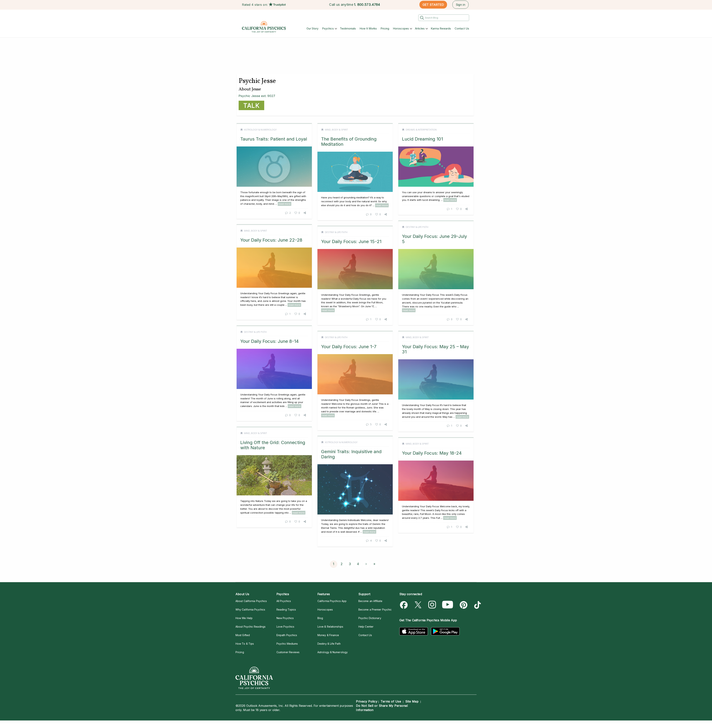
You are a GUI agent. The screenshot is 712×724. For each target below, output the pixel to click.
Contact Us (462, 28)
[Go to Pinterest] (463, 605)
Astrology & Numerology (260, 129)
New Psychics (285, 618)
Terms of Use (391, 701)
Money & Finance (328, 635)
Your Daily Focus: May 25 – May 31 (435, 349)
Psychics (328, 28)
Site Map (411, 701)
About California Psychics (251, 601)
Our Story (312, 28)
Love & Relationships (330, 626)
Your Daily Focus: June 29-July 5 (434, 239)
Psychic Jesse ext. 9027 (257, 96)
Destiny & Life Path (417, 227)
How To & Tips (244, 643)
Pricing (384, 28)
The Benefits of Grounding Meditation (349, 141)
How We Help (244, 618)
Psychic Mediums (287, 643)
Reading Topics (286, 609)
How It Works (368, 28)
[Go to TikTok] (477, 605)
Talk (251, 105)
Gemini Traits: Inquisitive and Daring (351, 454)
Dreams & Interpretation (421, 129)
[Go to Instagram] (432, 605)
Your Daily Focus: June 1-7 (348, 346)
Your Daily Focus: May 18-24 (432, 453)
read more (284, 203)
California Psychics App (332, 601)
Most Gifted (242, 635)
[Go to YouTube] (447, 605)
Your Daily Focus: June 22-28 (271, 240)
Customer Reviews (287, 652)
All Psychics (283, 601)
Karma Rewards (441, 28)
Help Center (365, 626)
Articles (420, 28)
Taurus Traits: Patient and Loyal (273, 139)
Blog (320, 618)
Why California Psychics (250, 609)
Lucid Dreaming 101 (422, 139)
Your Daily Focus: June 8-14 (269, 341)
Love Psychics (285, 626)
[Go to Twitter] (418, 605)
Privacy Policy (366, 701)
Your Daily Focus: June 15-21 (351, 241)
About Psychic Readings (250, 626)
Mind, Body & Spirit (336, 129)
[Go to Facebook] (404, 605)
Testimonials (348, 28)
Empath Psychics (286, 635)
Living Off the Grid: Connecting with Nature (272, 445)
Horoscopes (401, 28)
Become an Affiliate (370, 601)
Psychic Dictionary (369, 618)
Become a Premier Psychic (375, 609)
